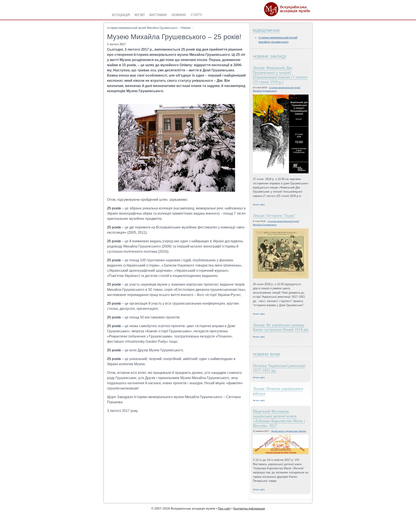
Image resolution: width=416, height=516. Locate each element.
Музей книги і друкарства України (288, 431)
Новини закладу (270, 56)
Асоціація (121, 14)
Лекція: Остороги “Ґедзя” (274, 215)
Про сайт (224, 508)
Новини (185, 27)
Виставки (158, 14)
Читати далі (259, 204)
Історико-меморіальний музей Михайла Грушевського (142, 27)
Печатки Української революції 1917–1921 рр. (279, 368)
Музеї (140, 14)
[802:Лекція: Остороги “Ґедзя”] (281, 253)
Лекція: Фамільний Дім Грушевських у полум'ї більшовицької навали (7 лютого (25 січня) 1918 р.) (280, 74)
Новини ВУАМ (266, 354)
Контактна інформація (249, 508)
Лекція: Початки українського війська (278, 391)
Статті (196, 14)
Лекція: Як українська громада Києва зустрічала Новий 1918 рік (281, 327)
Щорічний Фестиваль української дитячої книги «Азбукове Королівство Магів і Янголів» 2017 (279, 418)
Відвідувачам (266, 30)
